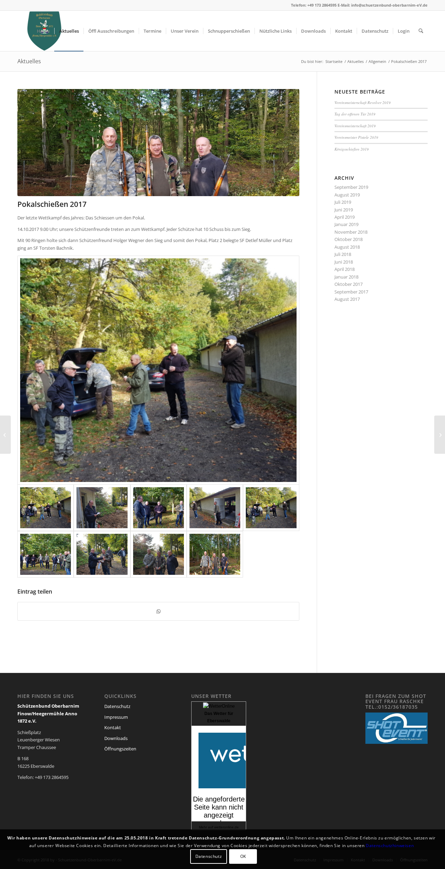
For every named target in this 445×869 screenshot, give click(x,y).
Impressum (116, 717)
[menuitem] (43, 31)
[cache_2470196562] (158, 142)
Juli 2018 (342, 254)
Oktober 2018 (348, 239)
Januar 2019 (346, 224)
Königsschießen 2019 (351, 149)
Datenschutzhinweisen (390, 845)
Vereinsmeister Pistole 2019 (356, 137)
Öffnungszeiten (120, 749)
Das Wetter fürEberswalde (218, 717)
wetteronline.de (226, 827)
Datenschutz (117, 706)
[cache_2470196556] (215, 507)
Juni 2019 (343, 210)
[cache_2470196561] (158, 554)
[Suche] (421, 31)
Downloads (116, 738)
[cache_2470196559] (45, 554)
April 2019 (344, 217)
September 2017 (351, 292)
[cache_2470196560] (102, 554)
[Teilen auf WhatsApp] (158, 611)
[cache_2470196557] (158, 507)
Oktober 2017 (348, 284)
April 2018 (344, 269)
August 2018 (347, 247)
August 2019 (347, 195)
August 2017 (347, 299)
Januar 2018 (346, 277)
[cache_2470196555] (158, 370)
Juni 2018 (343, 262)
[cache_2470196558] (102, 507)
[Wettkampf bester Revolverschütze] (5, 435)
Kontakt (112, 727)
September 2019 (351, 187)
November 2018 (350, 232)
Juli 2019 (342, 202)
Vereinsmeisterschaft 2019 (355, 125)
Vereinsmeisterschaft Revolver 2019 (362, 102)
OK (243, 857)
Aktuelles (29, 61)
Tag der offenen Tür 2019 (354, 113)
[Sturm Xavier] (439, 435)
